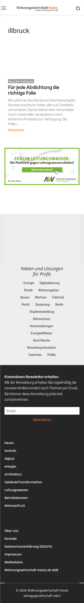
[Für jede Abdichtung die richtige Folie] (42, 58)
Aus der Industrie (21, 81)
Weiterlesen (16, 129)
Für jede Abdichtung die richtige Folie (33, 89)
